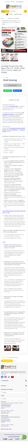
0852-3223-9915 (7, 420)
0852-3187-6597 (7, 405)
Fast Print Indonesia (10, 434)
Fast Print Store (18, 14)
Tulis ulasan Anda (7, 360)
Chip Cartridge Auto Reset (13, 113)
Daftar (8, 1)
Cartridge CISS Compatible (13, 18)
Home (11, 14)
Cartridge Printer (13, 106)
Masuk (12, 1)
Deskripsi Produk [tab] (14, 100)
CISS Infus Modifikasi (11, 130)
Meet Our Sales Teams (6, 429)
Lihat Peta (3, 408)
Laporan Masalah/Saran (14, 436)
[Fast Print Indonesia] (14, 367)
